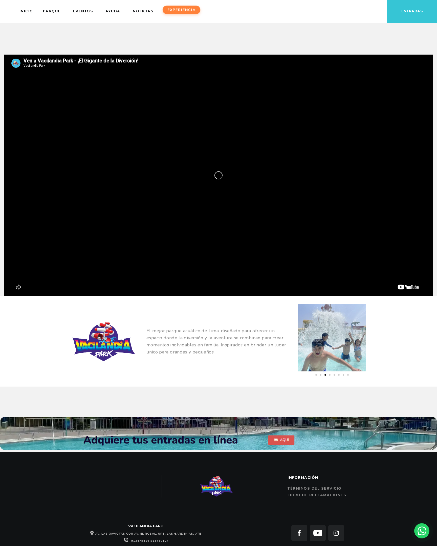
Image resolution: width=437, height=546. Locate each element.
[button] (304, 337)
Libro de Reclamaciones (317, 495)
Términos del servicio (315, 488)
